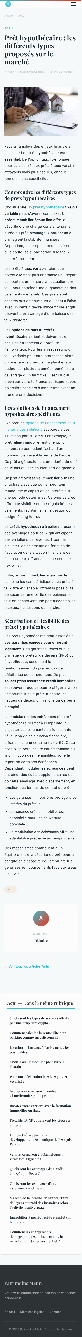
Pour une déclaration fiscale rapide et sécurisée (38, 1078)
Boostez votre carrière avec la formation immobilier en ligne (40, 1108)
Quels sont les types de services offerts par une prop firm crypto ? (39, 1020)
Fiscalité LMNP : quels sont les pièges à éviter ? (40, 1122)
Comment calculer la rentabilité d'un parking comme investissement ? (38, 1035)
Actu (21, 15)
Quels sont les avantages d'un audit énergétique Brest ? (36, 1171)
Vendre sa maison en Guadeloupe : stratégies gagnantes (36, 1156)
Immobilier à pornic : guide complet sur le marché (40, 1219)
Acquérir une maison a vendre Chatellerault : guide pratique (33, 1093)
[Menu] (73, 3)
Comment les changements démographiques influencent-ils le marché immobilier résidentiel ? (36, 1237)
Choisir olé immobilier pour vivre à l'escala (37, 1064)
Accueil (9, 15)
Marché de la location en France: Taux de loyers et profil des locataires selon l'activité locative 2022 (39, 1203)
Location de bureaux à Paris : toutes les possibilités (39, 1049)
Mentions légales (32, 1312)
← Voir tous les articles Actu (26, 966)
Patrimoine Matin (23, 1283)
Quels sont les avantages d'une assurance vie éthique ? (33, 1185)
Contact (55, 1312)
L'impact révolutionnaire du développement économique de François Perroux (41, 1140)
